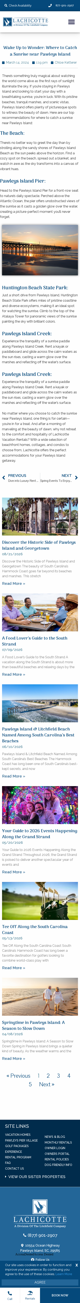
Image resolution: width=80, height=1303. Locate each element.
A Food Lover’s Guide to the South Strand (34, 641)
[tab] (42, 1175)
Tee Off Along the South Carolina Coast (35, 930)
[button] (71, 21)
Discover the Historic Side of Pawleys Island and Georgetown (39, 545)
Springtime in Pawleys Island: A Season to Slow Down (33, 1025)
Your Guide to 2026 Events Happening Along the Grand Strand (39, 834)
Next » (46, 1084)
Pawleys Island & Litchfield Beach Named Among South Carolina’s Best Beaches (38, 735)
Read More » (13, 583)
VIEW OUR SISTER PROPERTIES (36, 1177)
